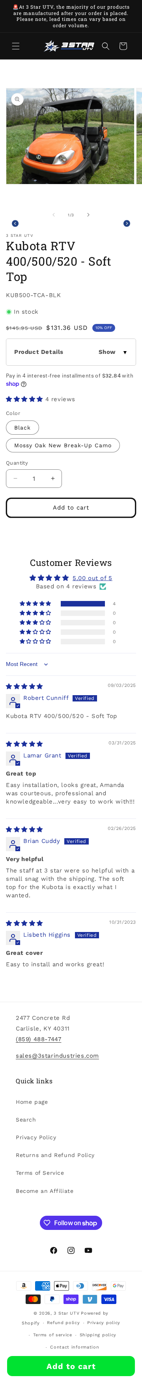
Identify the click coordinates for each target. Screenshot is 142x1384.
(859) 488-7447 (38, 1039)
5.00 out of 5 (92, 578)
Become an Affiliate (44, 1191)
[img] (24, 686)
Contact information (74, 1347)
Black (22, 427)
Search (26, 1119)
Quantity (17, 463)
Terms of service (52, 1334)
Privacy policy (103, 1322)
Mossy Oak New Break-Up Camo (63, 445)
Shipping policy (98, 1334)
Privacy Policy (36, 1137)
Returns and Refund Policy (55, 1155)
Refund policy (63, 1322)
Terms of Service (40, 1173)
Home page (32, 1102)
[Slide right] (88, 214)
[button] (15, 46)
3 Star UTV (66, 1313)
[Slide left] (53, 214)
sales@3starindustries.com (57, 1055)
